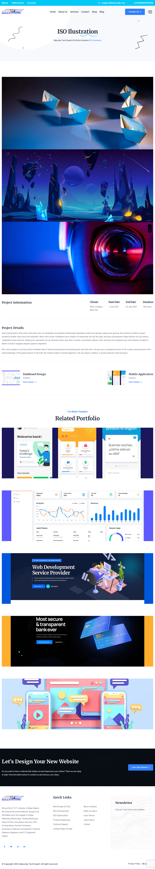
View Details (28, 382)
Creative (26, 378)
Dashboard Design (34, 374)
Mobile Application (141, 374)
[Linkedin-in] (18, 846)
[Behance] (24, 846)
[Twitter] (11, 846)
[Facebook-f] (4, 846)
